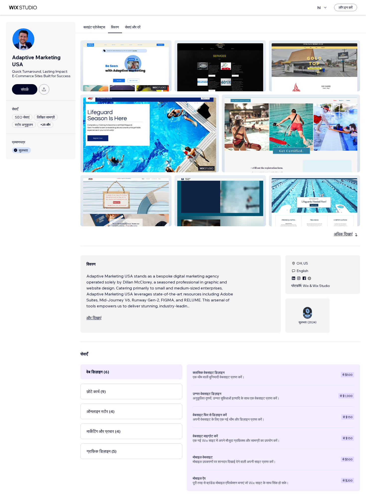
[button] (126, 65)
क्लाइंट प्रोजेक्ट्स (94, 27)
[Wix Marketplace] (23, 7)
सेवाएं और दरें (132, 27)
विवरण (115, 27)
